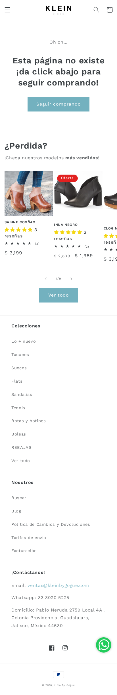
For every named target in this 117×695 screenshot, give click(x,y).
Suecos (19, 367)
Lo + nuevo (23, 341)
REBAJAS (21, 447)
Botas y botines (28, 420)
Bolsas (18, 434)
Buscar (18, 497)
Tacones (20, 354)
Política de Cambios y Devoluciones (50, 524)
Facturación (24, 550)
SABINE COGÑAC (20, 222)
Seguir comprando (58, 104)
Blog (16, 511)
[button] (7, 9)
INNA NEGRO (66, 225)
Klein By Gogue (64, 685)
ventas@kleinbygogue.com (58, 585)
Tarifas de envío (28, 537)
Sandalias (21, 394)
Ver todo (58, 295)
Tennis (18, 407)
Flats (16, 381)
